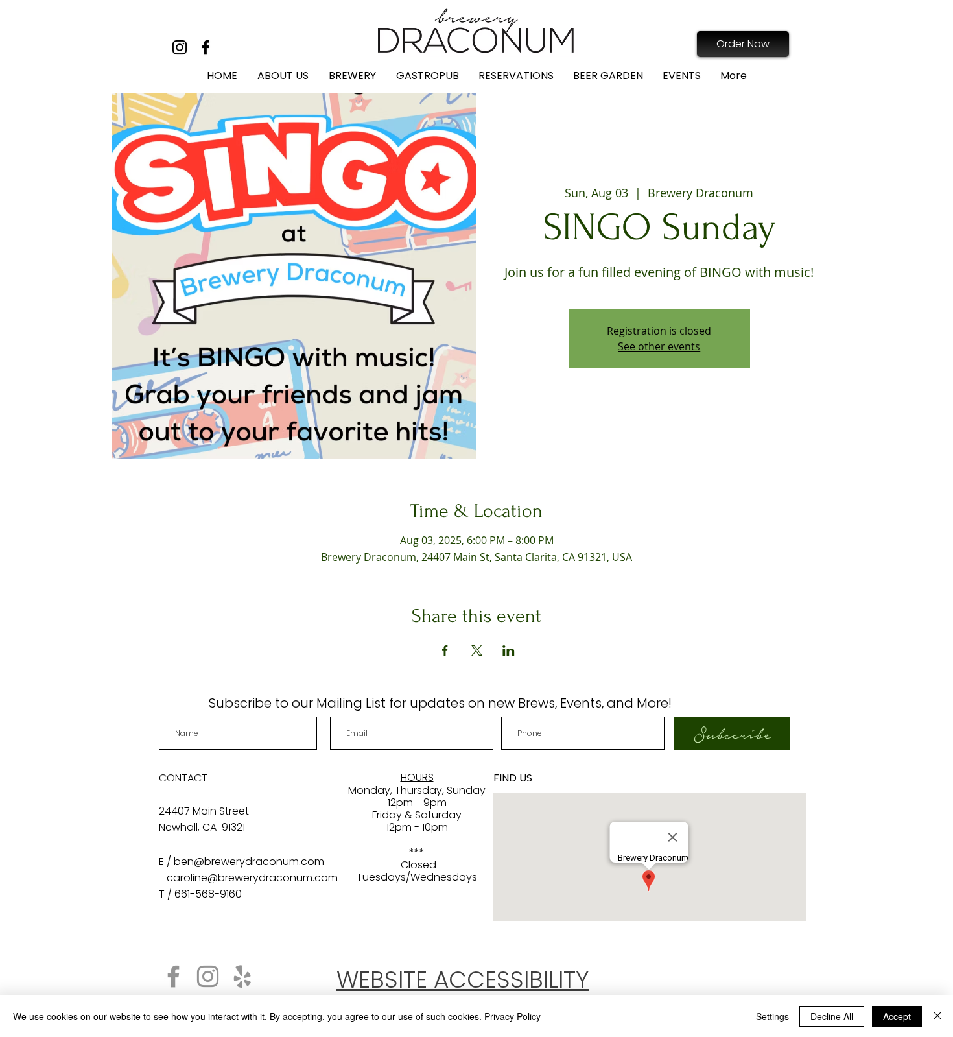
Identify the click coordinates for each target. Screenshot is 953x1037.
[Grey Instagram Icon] (207, 976)
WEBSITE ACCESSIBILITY (462, 979)
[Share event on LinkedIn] (508, 650)
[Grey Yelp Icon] (242, 976)
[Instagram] (179, 47)
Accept (897, 1016)
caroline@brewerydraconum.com (252, 877)
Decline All (831, 1016)
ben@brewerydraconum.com (249, 861)
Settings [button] (772, 1016)
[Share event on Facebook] (445, 650)
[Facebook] (205, 47)
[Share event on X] (477, 650)
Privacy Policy (512, 1016)
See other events (659, 346)
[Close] (937, 1016)
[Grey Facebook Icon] (173, 976)
